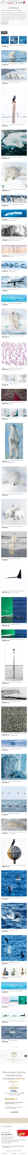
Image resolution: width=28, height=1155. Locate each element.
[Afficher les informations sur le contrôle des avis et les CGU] (23, 1093)
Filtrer (4, 32)
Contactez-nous (17, 1)
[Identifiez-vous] (21, 3)
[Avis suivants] (26, 1104)
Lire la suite (4, 23)
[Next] (25, 1056)
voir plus (17, 1103)
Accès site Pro (22, 1)
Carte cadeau (10, 1)
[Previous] (2, 1056)
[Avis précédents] (2, 1104)
